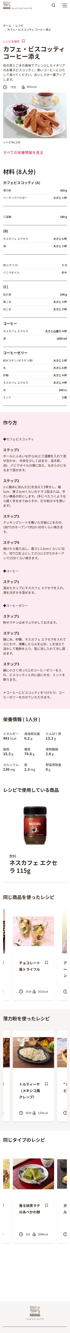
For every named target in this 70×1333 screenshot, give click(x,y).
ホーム (7, 25)
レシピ (19, 25)
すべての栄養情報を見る (23, 152)
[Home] (18, 5)
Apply (53, 6)
